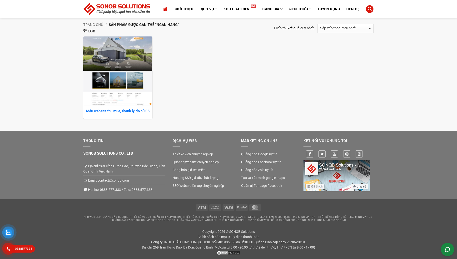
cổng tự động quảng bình (288, 220)
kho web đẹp (92, 217)
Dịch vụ (206, 9)
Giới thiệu (184, 9)
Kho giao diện (237, 9)
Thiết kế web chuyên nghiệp (193, 154)
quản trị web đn (247, 217)
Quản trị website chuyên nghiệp (196, 162)
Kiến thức (298, 9)
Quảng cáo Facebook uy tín (261, 162)
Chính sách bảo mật (212, 237)
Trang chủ (93, 25)
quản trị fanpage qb (220, 217)
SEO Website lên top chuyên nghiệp (198, 186)
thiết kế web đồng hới (333, 217)
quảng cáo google (115, 217)
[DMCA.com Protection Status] (228, 252)
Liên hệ (353, 9)
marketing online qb (161, 220)
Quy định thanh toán (244, 237)
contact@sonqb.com (113, 180)
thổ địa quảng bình (232, 220)
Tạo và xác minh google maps (263, 178)
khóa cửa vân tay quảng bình (197, 220)
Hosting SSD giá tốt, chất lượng (196, 178)
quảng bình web (258, 220)
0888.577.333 (110, 190)
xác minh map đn (304, 217)
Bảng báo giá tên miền (189, 170)
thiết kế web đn (193, 217)
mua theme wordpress (275, 217)
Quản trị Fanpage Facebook (261, 186)
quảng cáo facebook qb (128, 220)
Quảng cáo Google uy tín (259, 154)
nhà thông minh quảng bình (327, 220)
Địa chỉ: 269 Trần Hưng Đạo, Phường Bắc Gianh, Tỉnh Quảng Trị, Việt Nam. (124, 168)
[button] (369, 9)
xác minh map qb (360, 217)
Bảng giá (270, 9)
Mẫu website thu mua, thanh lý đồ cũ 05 (118, 111)
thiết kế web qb (140, 217)
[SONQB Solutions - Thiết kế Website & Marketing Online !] (116, 9)
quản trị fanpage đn (167, 217)
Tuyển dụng (329, 9)
